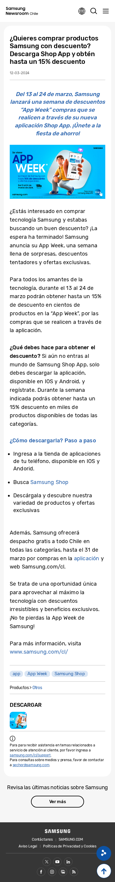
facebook (41, 872)
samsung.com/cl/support (30, 755)
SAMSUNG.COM (71, 839)
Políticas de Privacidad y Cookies (69, 846)
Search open (94, 11)
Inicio (104, 871)
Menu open (105, 11)
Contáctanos (42, 839)
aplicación (86, 558)
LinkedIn (68, 861)
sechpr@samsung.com (31, 765)
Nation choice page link (82, 11)
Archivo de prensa (63, 872)
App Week (37, 673)
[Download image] (18, 720)
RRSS (74, 872)
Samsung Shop (49, 482)
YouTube (57, 861)
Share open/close (103, 853)
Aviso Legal (28, 846)
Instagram (52, 872)
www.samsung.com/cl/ (39, 652)
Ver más (57, 801)
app (16, 673)
